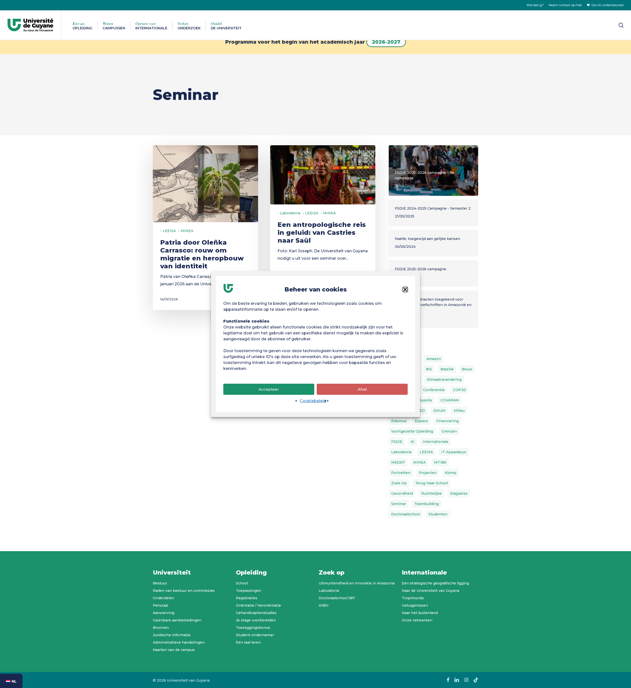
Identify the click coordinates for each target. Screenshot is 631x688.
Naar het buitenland (420, 613)
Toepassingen (248, 590)
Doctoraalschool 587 (337, 598)
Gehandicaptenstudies (256, 613)
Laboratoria (401, 452)
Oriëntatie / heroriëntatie (258, 605)
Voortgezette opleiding (412, 431)
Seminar (398, 504)
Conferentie (434, 390)
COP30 (459, 390)
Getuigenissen (415, 605)
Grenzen (449, 431)
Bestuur (160, 583)
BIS (429, 369)
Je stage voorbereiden (256, 620)
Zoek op (399, 483)
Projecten (428, 473)
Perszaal (160, 605)
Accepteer (269, 389)
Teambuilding (426, 504)
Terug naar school (431, 483)
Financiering (447, 421)
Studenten (437, 514)
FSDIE (396, 441)
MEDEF (398, 462)
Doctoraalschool (405, 514)
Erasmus (398, 421)
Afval (362, 389)
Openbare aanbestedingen (177, 620)
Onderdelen (163, 598)
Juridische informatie (172, 635)
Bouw (467, 369)
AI (412, 441)
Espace (421, 421)
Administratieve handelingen (179, 642)
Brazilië (447, 369)
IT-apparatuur (453, 452)
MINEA (419, 462)
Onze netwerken (417, 620)
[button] (405, 289)
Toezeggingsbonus (253, 627)
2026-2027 (386, 42)
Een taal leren (248, 642)
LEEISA (426, 452)
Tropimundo (413, 598)
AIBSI (324, 605)
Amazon (433, 359)
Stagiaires (459, 493)
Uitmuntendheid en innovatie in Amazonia (357, 583)
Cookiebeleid (313, 400)
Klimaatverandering (444, 379)
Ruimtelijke (431, 493)
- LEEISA (168, 231)
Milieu (459, 410)
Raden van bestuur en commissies (184, 590)
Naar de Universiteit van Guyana (430, 590)
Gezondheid (402, 493)
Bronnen (161, 627)
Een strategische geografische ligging (435, 583)
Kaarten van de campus (174, 650)
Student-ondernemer (255, 635)
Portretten (400, 473)
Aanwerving (163, 613)
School (242, 583)
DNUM (439, 410)
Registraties (246, 598)
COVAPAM (449, 400)
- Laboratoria (289, 213)
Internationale (435, 441)
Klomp (450, 473)
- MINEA (185, 231)
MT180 (440, 462)
